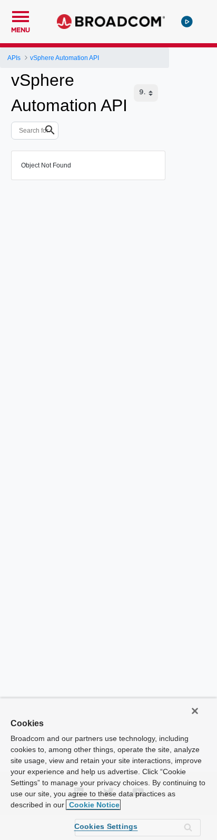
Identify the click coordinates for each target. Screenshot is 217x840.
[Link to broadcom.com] (111, 21)
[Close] (195, 711)
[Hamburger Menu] (20, 15)
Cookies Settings (106, 826)
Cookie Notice (93, 805)
